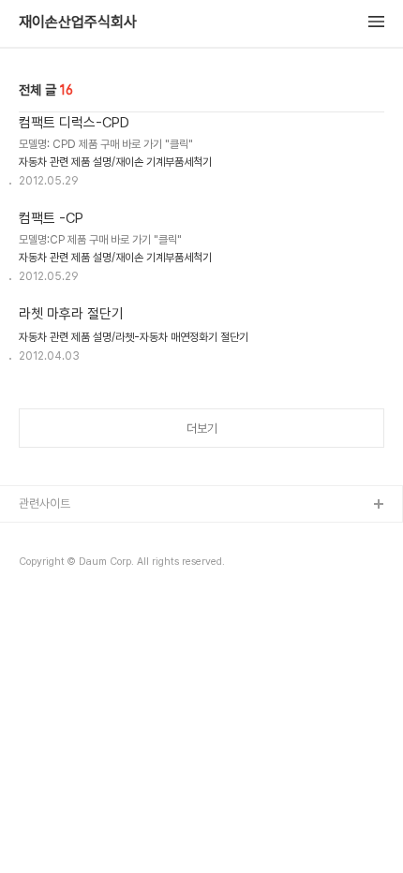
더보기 (202, 429)
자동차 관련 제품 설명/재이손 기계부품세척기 (115, 162)
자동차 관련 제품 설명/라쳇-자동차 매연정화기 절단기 (133, 337)
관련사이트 (44, 503)
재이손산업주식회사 (78, 22)
